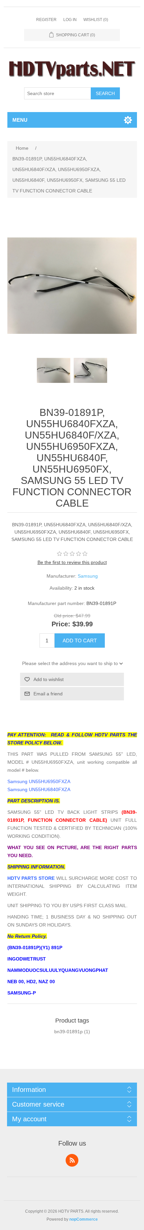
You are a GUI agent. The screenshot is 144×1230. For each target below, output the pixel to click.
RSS (72, 1160)
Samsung (88, 576)
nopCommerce (83, 1219)
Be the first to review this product (72, 562)
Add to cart (80, 640)
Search (105, 93)
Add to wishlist (48, 679)
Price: (61, 624)
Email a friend (48, 693)
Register (46, 19)
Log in (70, 19)
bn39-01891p (68, 1031)
